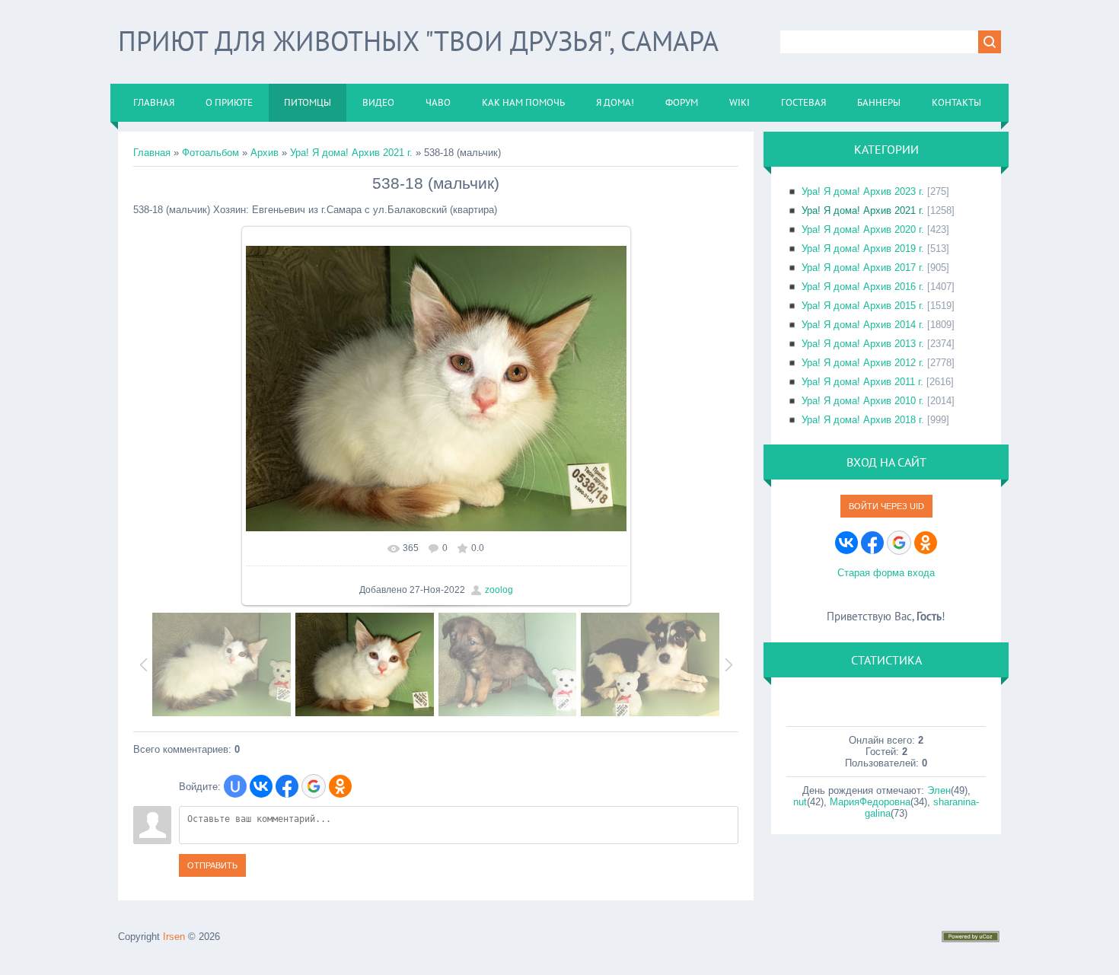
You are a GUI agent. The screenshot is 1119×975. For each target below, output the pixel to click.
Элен (939, 790)
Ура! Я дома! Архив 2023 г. (863, 191)
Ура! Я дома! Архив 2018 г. (863, 419)
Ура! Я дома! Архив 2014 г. (863, 324)
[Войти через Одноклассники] (340, 786)
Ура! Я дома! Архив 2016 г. (863, 286)
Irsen (174, 936)
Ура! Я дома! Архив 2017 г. (863, 267)
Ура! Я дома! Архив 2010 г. (863, 400)
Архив (264, 152)
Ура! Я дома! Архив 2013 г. (863, 343)
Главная (152, 152)
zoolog (499, 590)
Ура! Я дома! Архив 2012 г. (863, 362)
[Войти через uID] (235, 786)
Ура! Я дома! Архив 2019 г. (863, 248)
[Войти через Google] (313, 786)
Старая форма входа (886, 572)
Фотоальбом (210, 152)
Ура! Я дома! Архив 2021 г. (351, 152)
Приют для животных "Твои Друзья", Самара (418, 41)
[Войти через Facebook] (287, 786)
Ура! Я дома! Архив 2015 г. (863, 305)
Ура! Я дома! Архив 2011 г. (862, 381)
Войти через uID (886, 506)
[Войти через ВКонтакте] (261, 786)
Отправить (212, 865)
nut (800, 802)
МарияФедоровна (870, 802)
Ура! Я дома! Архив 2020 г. (863, 229)
